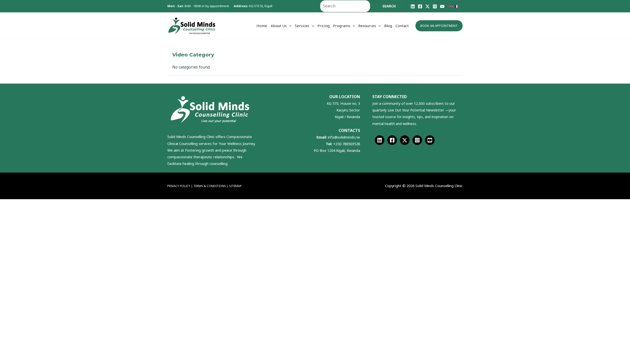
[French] (457, 6)
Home (261, 25)
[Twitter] (405, 140)
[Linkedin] (412, 6)
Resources (367, 25)
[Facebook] (420, 6)
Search (389, 6)
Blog (388, 25)
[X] (427, 6)
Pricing (323, 25)
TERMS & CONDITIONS (210, 186)
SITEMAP (235, 186)
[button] (289, 25)
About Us (279, 25)
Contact (402, 25)
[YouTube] (442, 6)
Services (302, 25)
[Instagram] (435, 6)
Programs (341, 25)
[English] (452, 6)
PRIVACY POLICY (178, 186)
